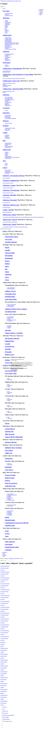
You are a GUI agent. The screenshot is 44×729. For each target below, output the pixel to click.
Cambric (12, 91)
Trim (4, 160)
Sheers (6, 27)
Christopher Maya (8, 39)
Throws (6, 110)
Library (5, 167)
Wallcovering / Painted (9, 214)
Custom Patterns (8, 115)
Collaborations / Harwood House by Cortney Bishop (18, 74)
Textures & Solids (8, 143)
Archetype (20, 217)
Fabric (4, 178)
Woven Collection (6, 83)
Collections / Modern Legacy (11, 205)
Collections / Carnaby (9, 185)
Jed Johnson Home (8, 44)
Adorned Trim (7, 116)
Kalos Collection (22, 78)
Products (4, 92)
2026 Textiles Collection (11, 504)
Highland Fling (8, 54)
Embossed (4, 212)
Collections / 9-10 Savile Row (11, 190)
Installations (41, 9)
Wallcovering (7, 149)
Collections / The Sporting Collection (13, 175)
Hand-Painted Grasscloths (14, 217)
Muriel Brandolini (8, 46)
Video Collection (8, 170)
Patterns (6, 145)
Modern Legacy (8, 60)
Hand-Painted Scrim (39, 217)
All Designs (6, 18)
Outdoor (6, 65)
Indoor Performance (11, 288)
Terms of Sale (5, 711)
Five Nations (15, 226)
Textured (7, 153)
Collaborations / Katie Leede (11, 81)
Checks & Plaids (8, 22)
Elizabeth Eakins (8, 40)
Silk (5, 28)
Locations (41, 13)
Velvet (6, 31)
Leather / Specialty (8, 210)
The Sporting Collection (9, 53)
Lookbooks (7, 173)
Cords (6, 163)
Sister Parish (20, 226)
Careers (40, 12)
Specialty (7, 136)
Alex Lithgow (7, 129)
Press (40, 14)
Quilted (6, 26)
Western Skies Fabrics (9, 13)
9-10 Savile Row (8, 57)
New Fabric (6, 11)
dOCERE (7, 58)
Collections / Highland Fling (11, 180)
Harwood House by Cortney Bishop (12, 42)
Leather (5, 132)
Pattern (6, 25)
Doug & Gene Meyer (9, 146)
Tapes (6, 165)
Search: (1, 560)
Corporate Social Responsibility (8, 715)
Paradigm (34, 217)
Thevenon (7, 48)
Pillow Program (8, 117)
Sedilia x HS (7, 130)
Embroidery (6, 113)
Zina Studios (25, 226)
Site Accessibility (6, 717)
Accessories (6, 108)
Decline (16, 369)
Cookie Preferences (6, 719)
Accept (12, 369)
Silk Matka (9, 91)
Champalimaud (8, 37)
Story (4, 553)
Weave (6, 32)
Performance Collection (7, 85)
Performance (6, 62)
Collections (6, 51)
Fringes (6, 164)
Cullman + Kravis (8, 38)
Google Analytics (22, 368)
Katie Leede (7, 45)
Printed (6, 154)
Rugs (4, 140)
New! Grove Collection (7, 78)
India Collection (12, 83)
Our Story (41, 11)
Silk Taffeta (5, 91)
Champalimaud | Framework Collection (12, 157)
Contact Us (5, 706)
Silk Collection (10, 505)
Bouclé (6, 20)
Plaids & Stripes (8, 144)
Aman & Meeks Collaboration (10, 118)
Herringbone (7, 23)
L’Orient (4, 84)
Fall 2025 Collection (8, 15)
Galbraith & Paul (8, 147)
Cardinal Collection (15, 78)
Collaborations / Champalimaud (12, 68)
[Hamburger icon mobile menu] (3, 0)
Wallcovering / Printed (9, 224)
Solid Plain (7, 30)
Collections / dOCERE (9, 195)
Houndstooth (7, 24)
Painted (6, 152)
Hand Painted (9, 212)
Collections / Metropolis (10, 200)
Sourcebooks (7, 171)
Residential (7, 137)
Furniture (6, 125)
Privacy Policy (5, 713)
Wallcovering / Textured (10, 219)
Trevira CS (7, 66)
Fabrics (4, 8)
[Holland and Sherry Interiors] (14, 0)
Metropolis (7, 59)
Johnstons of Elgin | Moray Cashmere (12, 43)
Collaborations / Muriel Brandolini (13, 89)
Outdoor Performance (7, 70)
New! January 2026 (8, 98)
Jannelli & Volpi (8, 158)
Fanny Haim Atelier (8, 41)
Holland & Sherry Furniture (10, 128)
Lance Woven (7, 138)
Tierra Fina (7, 14)
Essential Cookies (14, 368)
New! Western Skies (8, 97)
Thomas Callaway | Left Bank (10, 49)
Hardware (6, 121)
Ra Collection (5, 86)
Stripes (6, 29)
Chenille (6, 21)
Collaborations (7, 35)
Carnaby (7, 101)
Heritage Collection (8, 123)
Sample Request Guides (9, 172)
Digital (6, 155)
